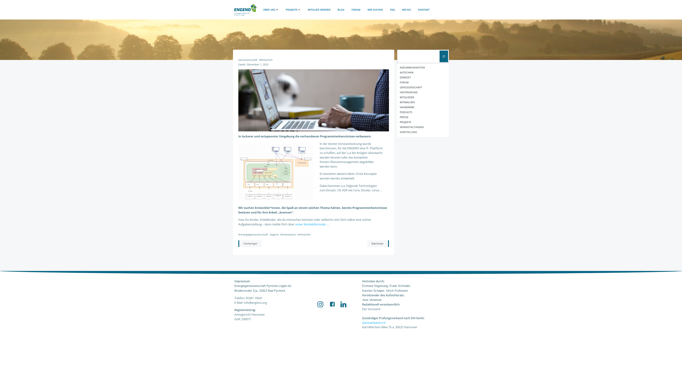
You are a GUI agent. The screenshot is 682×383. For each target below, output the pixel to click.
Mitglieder (407, 97)
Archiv (406, 9)
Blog (341, 9)
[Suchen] (444, 56)
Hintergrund (409, 92)
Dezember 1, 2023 (258, 64)
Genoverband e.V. (374, 323)
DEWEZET (405, 77)
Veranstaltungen (412, 127)
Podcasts (406, 112)
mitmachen (266, 60)
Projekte (291, 9)
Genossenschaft (247, 60)
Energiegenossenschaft (254, 234)
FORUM (404, 82)
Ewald (241, 64)
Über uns (269, 9)
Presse (404, 117)
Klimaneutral (288, 234)
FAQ (392, 9)
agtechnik (407, 72)
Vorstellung (408, 132)
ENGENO (274, 234)
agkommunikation (412, 67)
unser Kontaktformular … (312, 224)
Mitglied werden (319, 9)
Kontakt (424, 9)
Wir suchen (375, 9)
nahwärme (407, 107)
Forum (355, 9)
